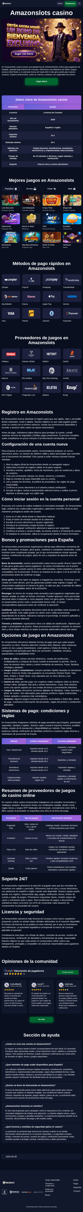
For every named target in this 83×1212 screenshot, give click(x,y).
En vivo (30, 189)
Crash (49, 189)
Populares (9, 189)
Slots (70, 189)
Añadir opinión (67, 972)
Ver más (41, 1019)
